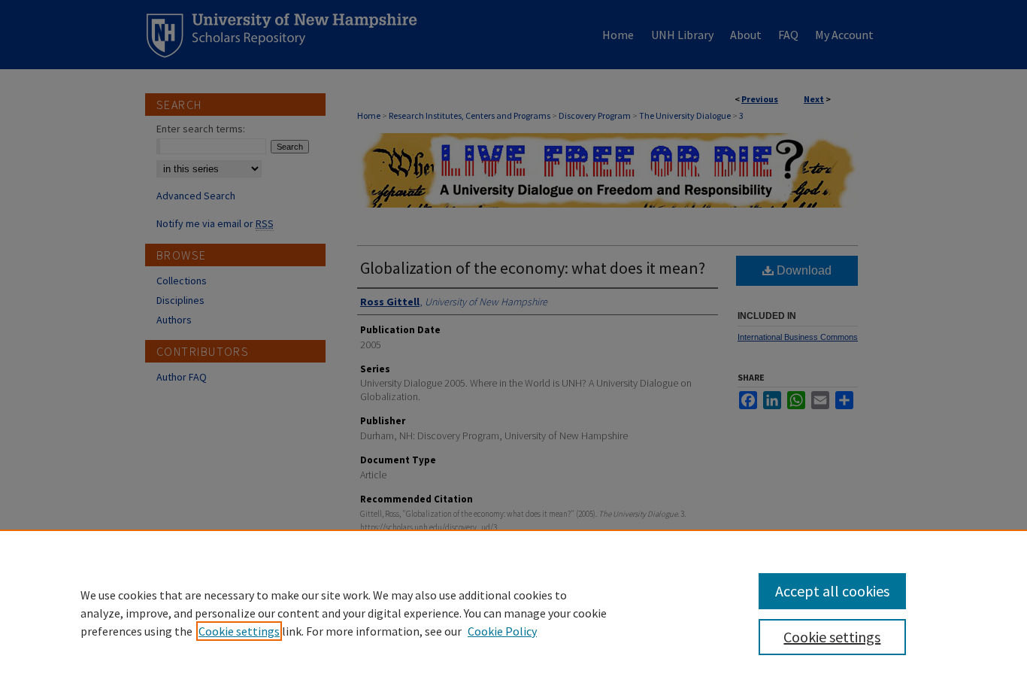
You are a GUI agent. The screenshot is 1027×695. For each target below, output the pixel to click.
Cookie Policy (502, 631)
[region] (513, 612)
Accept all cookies (832, 590)
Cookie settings (239, 631)
